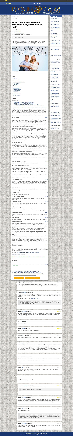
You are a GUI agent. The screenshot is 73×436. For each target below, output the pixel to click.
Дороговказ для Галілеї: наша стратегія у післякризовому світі (24, 102)
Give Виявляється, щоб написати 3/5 (59, 342)
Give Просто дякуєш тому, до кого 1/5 (57, 385)
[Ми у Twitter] (37, 3)
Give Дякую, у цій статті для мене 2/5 (58, 328)
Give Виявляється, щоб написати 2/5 (58, 342)
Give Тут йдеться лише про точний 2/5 (58, 292)
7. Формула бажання (16, 88)
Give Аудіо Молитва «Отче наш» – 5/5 (60, 367)
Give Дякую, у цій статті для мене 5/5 (60, 328)
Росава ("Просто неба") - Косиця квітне (18, 254)
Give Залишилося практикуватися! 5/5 (60, 321)
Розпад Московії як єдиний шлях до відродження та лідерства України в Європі (55, 49)
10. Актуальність (15, 91)
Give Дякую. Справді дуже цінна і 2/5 (58, 335)
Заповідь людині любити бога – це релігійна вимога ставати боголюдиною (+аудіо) (27, 272)
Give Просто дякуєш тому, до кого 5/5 (60, 385)
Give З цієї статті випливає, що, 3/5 (59, 311)
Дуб (22, 367)
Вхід (66, 0)
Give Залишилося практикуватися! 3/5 (59, 321)
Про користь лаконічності (17, 79)
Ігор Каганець (24, 292)
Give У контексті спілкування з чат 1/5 (57, 397)
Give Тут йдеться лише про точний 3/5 (59, 292)
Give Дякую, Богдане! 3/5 (59, 375)
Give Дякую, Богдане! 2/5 (58, 375)
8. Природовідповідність (17, 89)
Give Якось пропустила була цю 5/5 (60, 354)
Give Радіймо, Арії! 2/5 (58, 282)
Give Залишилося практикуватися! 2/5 (58, 321)
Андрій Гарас (24, 321)
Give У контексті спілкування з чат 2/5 (58, 397)
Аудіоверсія (14, 98)
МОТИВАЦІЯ (37, 278)
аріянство (16, 278)
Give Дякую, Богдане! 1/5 (57, 375)
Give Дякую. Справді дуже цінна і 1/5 (57, 335)
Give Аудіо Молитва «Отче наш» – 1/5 (57, 367)
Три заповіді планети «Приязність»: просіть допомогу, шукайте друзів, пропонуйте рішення (28, 105)
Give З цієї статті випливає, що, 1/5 (57, 311)
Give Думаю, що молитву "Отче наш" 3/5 (59, 423)
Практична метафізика (20, 33)
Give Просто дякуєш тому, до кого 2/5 (58, 385)
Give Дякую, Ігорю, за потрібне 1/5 (57, 408)
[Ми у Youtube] (39, 3)
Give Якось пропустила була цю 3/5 (59, 354)
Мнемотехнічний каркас (16, 95)
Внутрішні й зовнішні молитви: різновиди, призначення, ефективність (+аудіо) (26, 271)
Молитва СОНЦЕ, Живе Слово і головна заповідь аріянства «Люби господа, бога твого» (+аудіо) (29, 273)
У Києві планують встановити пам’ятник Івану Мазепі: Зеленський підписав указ (55, 127)
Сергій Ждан (24, 282)
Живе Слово (22, 278)
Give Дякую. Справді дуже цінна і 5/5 (60, 335)
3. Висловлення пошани (16, 83)
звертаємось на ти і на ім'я (35, 298)
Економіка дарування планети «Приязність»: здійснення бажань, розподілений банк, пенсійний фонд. (30, 107)
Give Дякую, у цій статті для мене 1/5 (57, 328)
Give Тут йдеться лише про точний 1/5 (57, 292)
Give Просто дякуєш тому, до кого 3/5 (59, 385)
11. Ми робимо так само (16, 92)
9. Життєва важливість (16, 90)
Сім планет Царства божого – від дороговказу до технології (24, 103)
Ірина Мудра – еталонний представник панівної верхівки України (56, 55)
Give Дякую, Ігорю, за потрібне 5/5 (60, 408)
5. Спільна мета (15, 85)
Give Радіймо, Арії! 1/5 (57, 282)
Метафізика (18, 29)
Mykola (23, 335)
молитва (32, 278)
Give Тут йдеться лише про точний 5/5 (60, 292)
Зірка (23, 354)
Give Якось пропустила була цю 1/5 (57, 354)
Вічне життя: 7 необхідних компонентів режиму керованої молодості (28, 252)
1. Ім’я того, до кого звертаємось (18, 80)
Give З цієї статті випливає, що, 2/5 (58, 311)
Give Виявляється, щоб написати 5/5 (60, 342)
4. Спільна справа (15, 84)
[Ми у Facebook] (36, 3)
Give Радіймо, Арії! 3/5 (59, 282)
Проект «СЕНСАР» (17, 31)
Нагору (46, 117)
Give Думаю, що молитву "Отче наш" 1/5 (57, 423)
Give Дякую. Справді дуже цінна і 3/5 (59, 335)
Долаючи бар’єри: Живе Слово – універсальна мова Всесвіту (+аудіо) (25, 275)
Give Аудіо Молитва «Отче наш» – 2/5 (58, 367)
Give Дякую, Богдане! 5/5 (60, 375)
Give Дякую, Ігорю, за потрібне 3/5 (59, 408)
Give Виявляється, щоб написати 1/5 (57, 342)
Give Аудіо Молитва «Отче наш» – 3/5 (59, 367)
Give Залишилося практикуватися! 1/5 (57, 321)
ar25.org (8, 3)
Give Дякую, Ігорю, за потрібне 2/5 (58, 408)
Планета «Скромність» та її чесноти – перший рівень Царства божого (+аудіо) (26, 104)
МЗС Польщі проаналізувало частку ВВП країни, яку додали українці (56, 29)
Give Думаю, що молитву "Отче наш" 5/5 (60, 423)
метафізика (27, 278)
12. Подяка (14, 94)
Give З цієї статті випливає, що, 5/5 (60, 311)
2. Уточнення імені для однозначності (19, 82)
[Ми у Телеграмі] (34, 3)
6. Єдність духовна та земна (17, 86)
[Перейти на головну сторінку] (36, 10)
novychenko (23, 328)
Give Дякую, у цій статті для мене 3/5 (59, 328)
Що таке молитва (15, 78)
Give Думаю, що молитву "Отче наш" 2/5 (58, 423)
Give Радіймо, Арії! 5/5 (60, 282)
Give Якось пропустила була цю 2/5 (58, 354)
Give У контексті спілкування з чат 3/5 (59, 397)
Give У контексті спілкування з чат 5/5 (60, 397)
